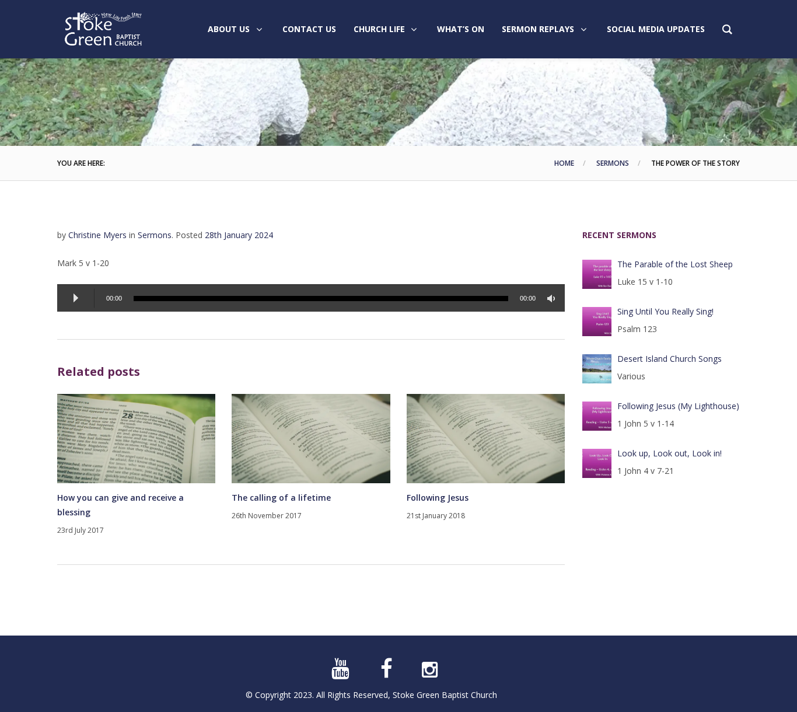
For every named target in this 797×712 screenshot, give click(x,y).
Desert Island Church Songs (669, 358)
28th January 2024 (239, 234)
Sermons (612, 163)
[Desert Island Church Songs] (596, 368)
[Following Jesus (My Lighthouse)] (596, 416)
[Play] (76, 298)
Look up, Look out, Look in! (669, 453)
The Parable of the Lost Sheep (675, 264)
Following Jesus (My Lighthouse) (678, 405)
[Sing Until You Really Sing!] (596, 321)
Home (564, 163)
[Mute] (553, 298)
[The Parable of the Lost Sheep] (596, 274)
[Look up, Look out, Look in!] (596, 463)
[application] (311, 298)
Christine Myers (97, 234)
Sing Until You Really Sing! (665, 311)
